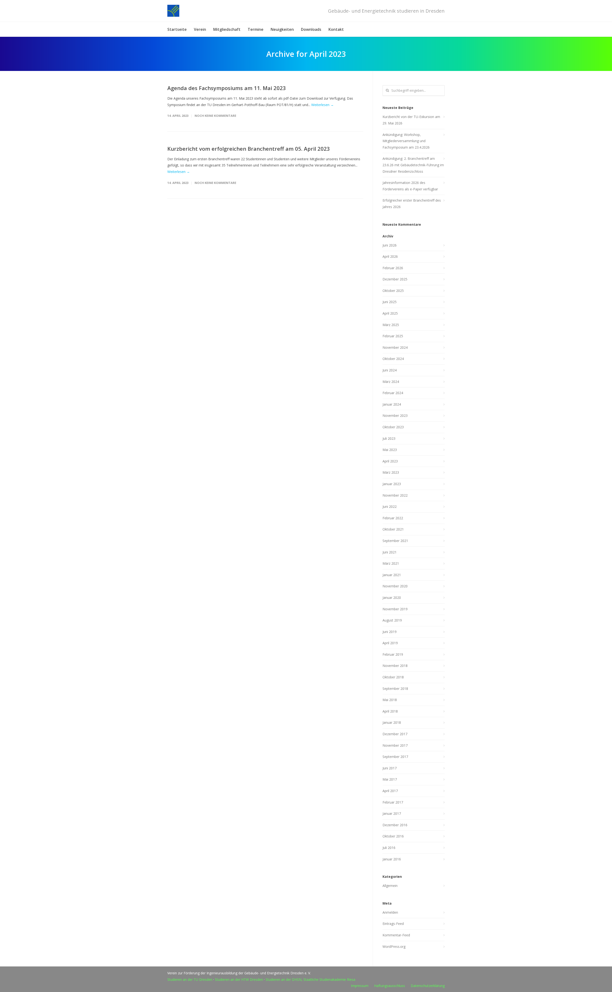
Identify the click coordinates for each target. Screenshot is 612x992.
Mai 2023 (389, 449)
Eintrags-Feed (393, 923)
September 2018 (395, 688)
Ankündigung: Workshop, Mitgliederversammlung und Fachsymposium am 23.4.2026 (406, 141)
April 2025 (390, 313)
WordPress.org (393, 946)
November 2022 (395, 495)
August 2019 (392, 620)
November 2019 (395, 609)
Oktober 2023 (393, 427)
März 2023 (390, 472)
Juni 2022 (389, 506)
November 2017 (395, 745)
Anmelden (390, 912)
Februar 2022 (392, 518)
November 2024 (395, 347)
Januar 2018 (391, 722)
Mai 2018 (389, 699)
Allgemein (390, 885)
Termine (255, 29)
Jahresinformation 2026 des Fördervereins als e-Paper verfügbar (410, 185)
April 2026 (390, 256)
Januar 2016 (391, 859)
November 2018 (395, 665)
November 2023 (395, 415)
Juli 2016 (388, 847)
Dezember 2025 (394, 279)
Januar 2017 (391, 813)
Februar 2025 (392, 336)
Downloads (311, 29)
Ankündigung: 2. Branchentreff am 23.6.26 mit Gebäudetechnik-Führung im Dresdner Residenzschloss (413, 164)
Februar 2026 (392, 268)
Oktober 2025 (393, 290)
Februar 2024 (392, 393)
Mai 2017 (389, 779)
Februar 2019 (392, 654)
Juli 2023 (388, 438)
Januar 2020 (391, 597)
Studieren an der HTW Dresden (239, 979)
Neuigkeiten (282, 29)
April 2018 (390, 711)
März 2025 (390, 324)
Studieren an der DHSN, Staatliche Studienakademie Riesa (310, 979)
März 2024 (390, 381)
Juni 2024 (389, 370)
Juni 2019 (389, 631)
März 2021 (390, 563)
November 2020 (395, 586)
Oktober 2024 (393, 358)
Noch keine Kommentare (215, 115)
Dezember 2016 (394, 825)
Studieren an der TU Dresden (189, 979)
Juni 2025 (389, 302)
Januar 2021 (391, 575)
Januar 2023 (391, 484)
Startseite (177, 29)
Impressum (359, 985)
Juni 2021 (389, 552)
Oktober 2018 (393, 677)
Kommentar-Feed (396, 935)
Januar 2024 (391, 404)
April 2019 (390, 643)
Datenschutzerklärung (428, 985)
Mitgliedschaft (226, 29)
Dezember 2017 (394, 734)
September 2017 (395, 756)
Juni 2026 (389, 245)
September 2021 (395, 540)
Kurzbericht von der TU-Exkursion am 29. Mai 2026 (411, 119)
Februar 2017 (392, 802)
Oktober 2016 (393, 836)
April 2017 (390, 790)
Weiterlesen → (322, 104)
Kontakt (336, 29)
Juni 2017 (389, 768)
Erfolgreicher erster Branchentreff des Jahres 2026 (411, 203)
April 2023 (390, 461)
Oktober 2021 (393, 529)
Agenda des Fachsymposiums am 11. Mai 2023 (226, 87)
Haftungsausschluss (389, 985)
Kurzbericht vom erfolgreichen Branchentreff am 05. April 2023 (248, 148)
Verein (200, 29)
